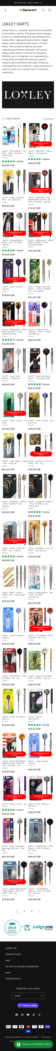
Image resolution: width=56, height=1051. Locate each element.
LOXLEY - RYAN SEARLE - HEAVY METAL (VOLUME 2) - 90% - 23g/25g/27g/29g (14, 332)
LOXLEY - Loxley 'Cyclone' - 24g (14, 804)
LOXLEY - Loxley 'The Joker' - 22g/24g (13, 288)
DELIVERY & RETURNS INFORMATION (22, 966)
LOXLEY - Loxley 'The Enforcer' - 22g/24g (14, 718)
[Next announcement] (51, 3)
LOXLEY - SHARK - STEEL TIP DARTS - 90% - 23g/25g (13, 549)
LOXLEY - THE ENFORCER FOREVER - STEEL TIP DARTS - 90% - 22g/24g (40, 891)
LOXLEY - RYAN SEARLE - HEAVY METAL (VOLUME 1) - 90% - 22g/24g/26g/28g (40, 242)
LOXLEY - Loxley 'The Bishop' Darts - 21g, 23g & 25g (13, 199)
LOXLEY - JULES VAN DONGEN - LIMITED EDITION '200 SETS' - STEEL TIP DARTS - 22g (14, 763)
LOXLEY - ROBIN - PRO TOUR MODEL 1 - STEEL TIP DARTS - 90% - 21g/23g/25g (40, 289)
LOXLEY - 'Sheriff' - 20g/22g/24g (35, 718)
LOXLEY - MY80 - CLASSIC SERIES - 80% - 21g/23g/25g (13, 594)
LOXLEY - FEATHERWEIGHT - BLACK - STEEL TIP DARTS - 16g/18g (13, 242)
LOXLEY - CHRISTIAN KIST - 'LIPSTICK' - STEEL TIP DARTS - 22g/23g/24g (40, 332)
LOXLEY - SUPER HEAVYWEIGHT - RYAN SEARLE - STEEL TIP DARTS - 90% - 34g (14, 891)
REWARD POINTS (13, 978)
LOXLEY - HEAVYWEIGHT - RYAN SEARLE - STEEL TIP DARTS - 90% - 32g (40, 848)
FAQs (7, 960)
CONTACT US (11, 948)
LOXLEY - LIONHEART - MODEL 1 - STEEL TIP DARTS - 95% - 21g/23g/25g (41, 504)
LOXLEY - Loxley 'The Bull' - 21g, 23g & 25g (40, 421)
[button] (5, 10)
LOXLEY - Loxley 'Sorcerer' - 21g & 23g (14, 421)
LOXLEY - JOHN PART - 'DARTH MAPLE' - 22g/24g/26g (40, 152)
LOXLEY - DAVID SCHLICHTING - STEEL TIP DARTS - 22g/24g (40, 677)
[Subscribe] (41, 996)
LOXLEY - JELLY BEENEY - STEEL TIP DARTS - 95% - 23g (40, 636)
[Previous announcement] (5, 3)
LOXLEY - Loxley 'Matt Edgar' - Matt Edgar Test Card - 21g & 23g (14, 848)
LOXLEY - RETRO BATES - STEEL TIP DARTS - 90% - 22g (14, 677)
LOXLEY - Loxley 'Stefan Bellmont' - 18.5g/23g (11, 377)
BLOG (7, 972)
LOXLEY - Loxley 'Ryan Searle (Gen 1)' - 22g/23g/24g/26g (39, 377)
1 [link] (17, 911)
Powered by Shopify (31, 1037)
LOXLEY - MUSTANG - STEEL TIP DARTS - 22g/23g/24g (40, 549)
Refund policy (46, 1037)
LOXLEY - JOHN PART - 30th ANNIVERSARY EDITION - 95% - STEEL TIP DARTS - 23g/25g (40, 200)
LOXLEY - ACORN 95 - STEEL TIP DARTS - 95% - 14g (40, 462)
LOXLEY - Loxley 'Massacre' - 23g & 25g (39, 805)
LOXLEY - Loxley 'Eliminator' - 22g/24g (13, 636)
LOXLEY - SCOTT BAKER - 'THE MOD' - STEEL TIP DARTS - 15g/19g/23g (14, 153)
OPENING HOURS (13, 954)
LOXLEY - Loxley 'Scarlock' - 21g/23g (39, 762)
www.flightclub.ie (17, 1037)
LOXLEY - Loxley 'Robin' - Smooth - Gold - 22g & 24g (15, 462)
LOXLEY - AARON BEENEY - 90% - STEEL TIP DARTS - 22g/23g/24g (40, 595)
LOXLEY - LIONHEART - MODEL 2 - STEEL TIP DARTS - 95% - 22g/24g (15, 504)
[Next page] (39, 911)
